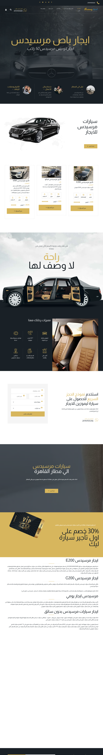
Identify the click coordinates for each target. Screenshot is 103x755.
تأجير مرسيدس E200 (84, 182)
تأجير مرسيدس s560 (21, 180)
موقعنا (69, 409)
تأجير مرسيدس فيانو (53, 179)
